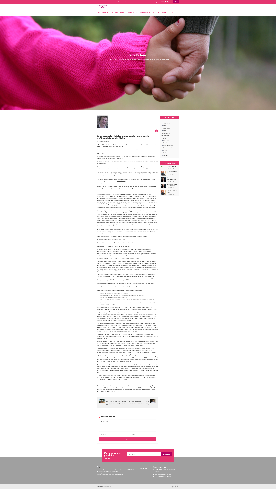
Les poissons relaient (145, 12)
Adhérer (164, 12)
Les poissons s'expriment (118, 12)
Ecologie (165, 142)
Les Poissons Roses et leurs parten (172, 185)
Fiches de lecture (167, 128)
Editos (164, 125)
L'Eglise (165, 150)
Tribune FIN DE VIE (171, 166)
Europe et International (168, 147)
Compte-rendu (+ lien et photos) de (171, 178)
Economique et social (124, 59)
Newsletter (156, 12)
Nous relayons (165, 135)
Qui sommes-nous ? (103, 12)
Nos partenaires (132, 12)
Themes (115, 59)
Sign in (176, 1)
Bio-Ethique (166, 140)
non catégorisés (166, 133)
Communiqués (166, 123)
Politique (165, 152)
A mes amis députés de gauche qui (172, 172)
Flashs (164, 130)
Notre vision (129, 467)
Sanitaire (165, 155)
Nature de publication (167, 121)
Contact (171, 12)
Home (110, 59)
